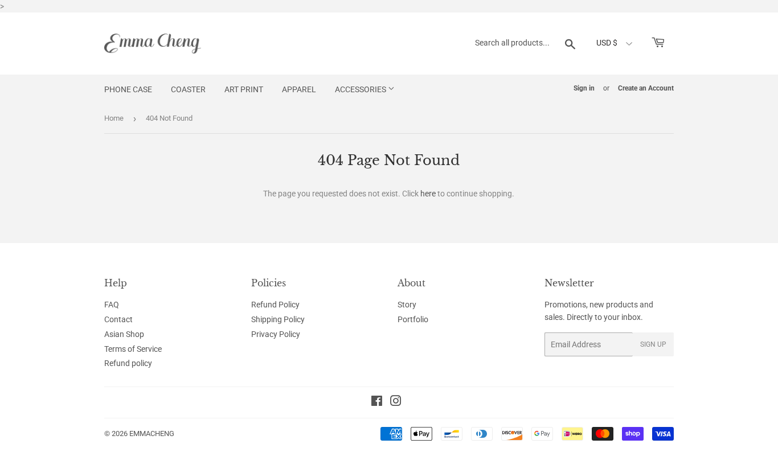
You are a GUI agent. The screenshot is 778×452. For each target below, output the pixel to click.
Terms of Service (133, 349)
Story (407, 304)
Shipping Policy (278, 319)
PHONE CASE (128, 89)
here (428, 193)
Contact (118, 319)
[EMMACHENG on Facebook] (377, 402)
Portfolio (413, 319)
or (606, 88)
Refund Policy (275, 304)
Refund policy (128, 363)
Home (114, 118)
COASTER (188, 89)
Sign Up (653, 344)
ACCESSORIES (361, 89)
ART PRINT (243, 89)
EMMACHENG (151, 433)
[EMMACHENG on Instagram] (396, 402)
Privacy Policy (275, 334)
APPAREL (299, 89)
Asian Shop (124, 334)
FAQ (111, 304)
